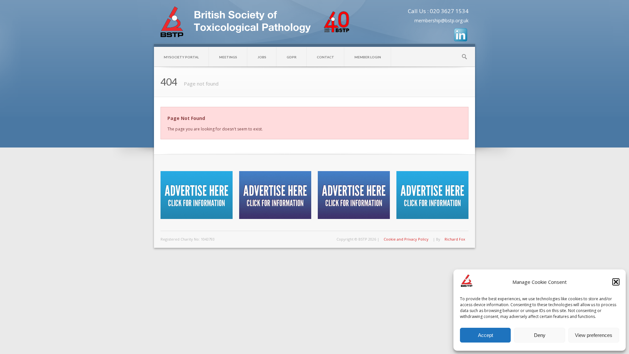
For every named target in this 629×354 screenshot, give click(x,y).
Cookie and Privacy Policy (406, 239)
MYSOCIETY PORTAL (181, 57)
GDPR (291, 57)
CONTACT (325, 57)
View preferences (593, 335)
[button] (616, 282)
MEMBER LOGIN (367, 57)
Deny (539, 335)
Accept (485, 335)
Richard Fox (455, 239)
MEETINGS (228, 57)
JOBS (261, 57)
